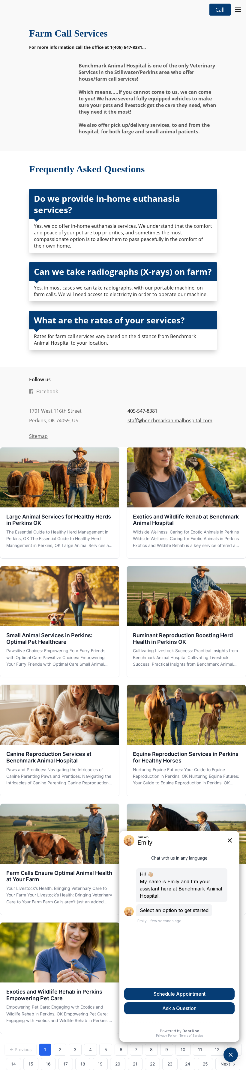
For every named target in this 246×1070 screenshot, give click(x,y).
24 (187, 1063)
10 (183, 1049)
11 (200, 1049)
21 (135, 1063)
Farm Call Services (68, 33)
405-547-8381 (143, 411)
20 (117, 1063)
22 (152, 1063)
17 (65, 1063)
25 (205, 1063)
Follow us (40, 379)
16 (48, 1063)
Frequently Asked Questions (87, 169)
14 (13, 1063)
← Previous (21, 1049)
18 (82, 1063)
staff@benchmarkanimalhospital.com (170, 420)
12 (217, 1049)
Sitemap (38, 436)
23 (169, 1063)
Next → (227, 1063)
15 (30, 1063)
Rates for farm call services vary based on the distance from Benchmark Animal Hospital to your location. (115, 339)
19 (100, 1063)
